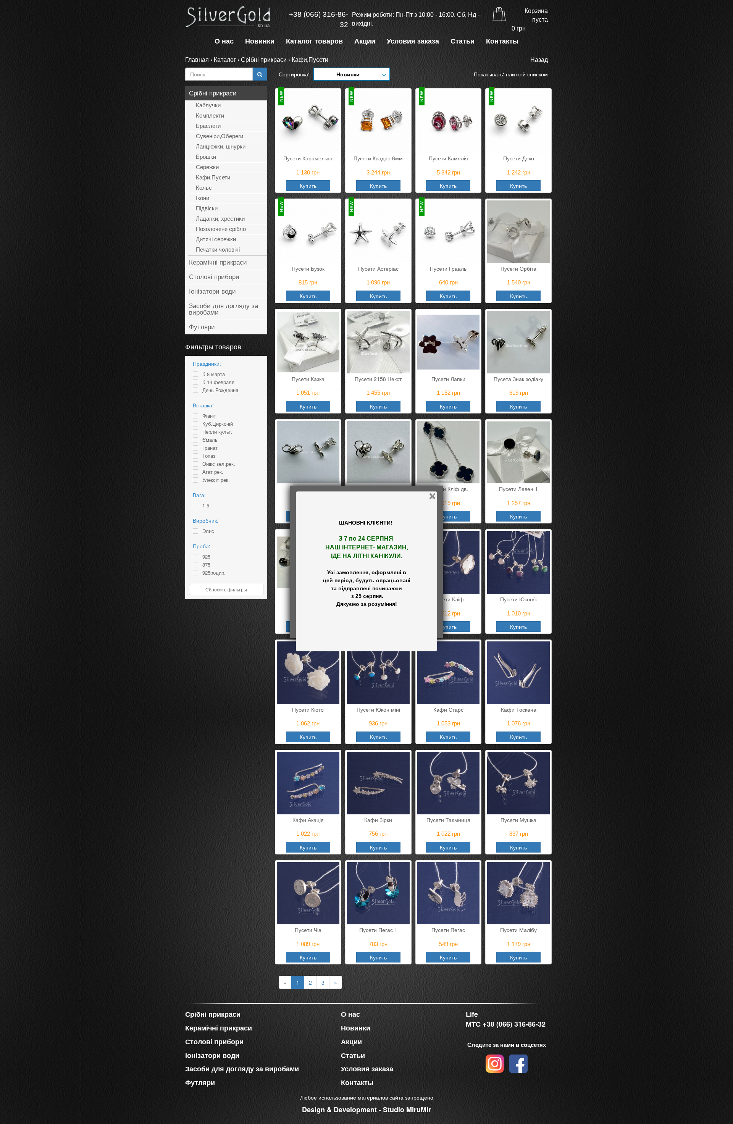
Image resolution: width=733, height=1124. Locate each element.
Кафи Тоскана (518, 709)
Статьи (462, 41)
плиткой (516, 74)
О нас (224, 41)
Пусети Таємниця (448, 820)
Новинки (259, 41)
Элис (208, 531)
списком (537, 74)
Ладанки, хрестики (220, 218)
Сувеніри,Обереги (219, 136)
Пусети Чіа (308, 929)
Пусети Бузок (308, 268)
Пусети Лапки (448, 379)
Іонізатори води (212, 291)
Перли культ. (217, 431)
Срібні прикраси (264, 59)
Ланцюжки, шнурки (220, 146)
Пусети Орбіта (518, 268)
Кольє (204, 187)
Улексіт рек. (216, 480)
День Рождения (220, 390)
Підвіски (207, 208)
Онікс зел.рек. (218, 464)
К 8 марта (213, 374)
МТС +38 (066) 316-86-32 (506, 1024)
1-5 (205, 505)
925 (206, 556)
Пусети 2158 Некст (378, 379)
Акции (364, 41)
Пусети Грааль (448, 268)
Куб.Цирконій (217, 423)
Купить (308, 185)
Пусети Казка (308, 379)
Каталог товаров (314, 41)
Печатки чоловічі (218, 249)
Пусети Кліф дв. (448, 489)
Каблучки (208, 105)
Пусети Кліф (448, 599)
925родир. (214, 572)
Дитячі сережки (216, 239)
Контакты (502, 41)
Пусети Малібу (518, 929)
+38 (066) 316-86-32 (318, 19)
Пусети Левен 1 (518, 489)
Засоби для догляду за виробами (223, 309)
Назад (539, 59)
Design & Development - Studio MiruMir (366, 1109)
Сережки (207, 167)
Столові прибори (214, 277)
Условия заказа (413, 41)
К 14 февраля (218, 382)
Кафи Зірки (378, 820)
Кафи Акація (308, 820)
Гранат (210, 448)
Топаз (208, 456)
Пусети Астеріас (378, 268)
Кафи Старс (448, 709)
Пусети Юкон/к (518, 599)
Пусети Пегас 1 (378, 929)
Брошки (206, 156)
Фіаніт (209, 415)
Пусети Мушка (518, 820)
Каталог (225, 59)
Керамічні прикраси (218, 262)
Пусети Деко (518, 158)
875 (206, 564)
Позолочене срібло (221, 229)
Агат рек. (212, 472)
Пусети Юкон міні (378, 709)
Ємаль (210, 439)
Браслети (208, 126)
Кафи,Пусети (310, 59)
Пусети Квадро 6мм (378, 158)
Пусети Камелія (448, 158)
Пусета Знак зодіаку (518, 379)
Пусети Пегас (448, 929)
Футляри (202, 327)
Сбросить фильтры (226, 589)
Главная (197, 59)
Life (472, 1014)
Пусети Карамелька (308, 158)
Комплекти (210, 115)
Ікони (202, 198)
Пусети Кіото (308, 709)
